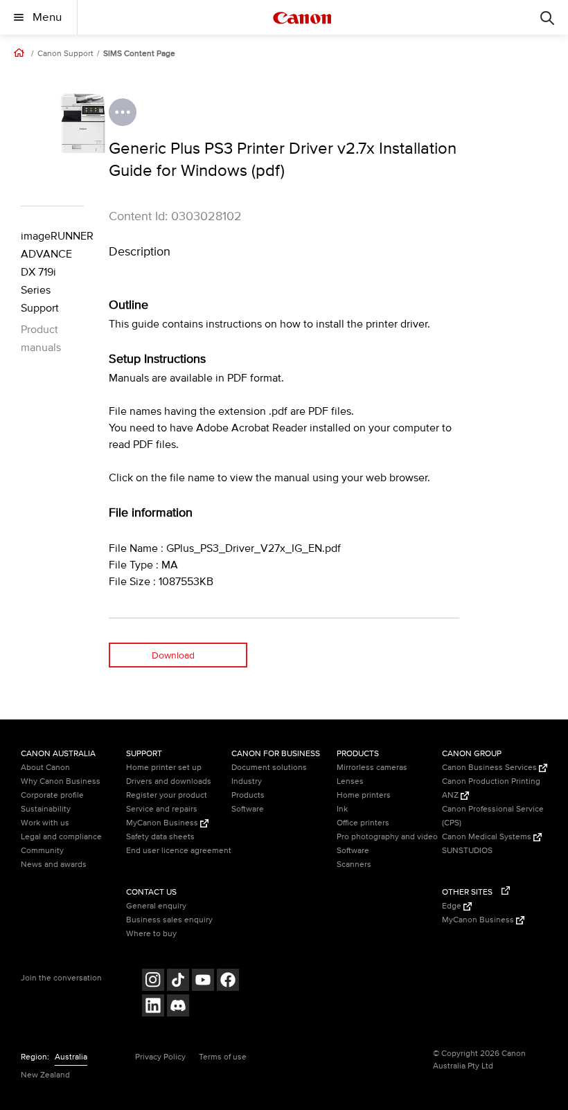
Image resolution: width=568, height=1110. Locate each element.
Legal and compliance (61, 837)
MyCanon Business (163, 823)
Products (248, 795)
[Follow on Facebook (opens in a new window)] (228, 981)
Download (173, 655)
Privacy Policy (160, 1057)
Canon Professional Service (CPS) (493, 816)
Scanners (354, 864)
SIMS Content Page (139, 54)
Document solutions (269, 767)
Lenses (350, 781)
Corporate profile (52, 795)
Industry (246, 781)
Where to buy (151, 934)
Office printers (363, 823)
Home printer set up (164, 767)
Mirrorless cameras (372, 767)
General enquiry (156, 906)
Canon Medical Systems (487, 837)
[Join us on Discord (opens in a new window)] (178, 1007)
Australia (71, 1057)
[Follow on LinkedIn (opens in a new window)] (153, 1007)
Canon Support (65, 54)
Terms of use (223, 1057)
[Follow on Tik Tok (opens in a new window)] (178, 981)
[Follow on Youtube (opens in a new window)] (203, 981)
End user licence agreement (178, 850)
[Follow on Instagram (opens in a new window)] (153, 981)
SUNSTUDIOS (467, 850)
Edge (452, 906)
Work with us (45, 823)
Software (247, 809)
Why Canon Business (60, 781)
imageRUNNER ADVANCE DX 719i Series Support (52, 272)
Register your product (166, 795)
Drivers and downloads (168, 781)
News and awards (54, 864)
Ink (342, 809)
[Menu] (547, 17)
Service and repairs (161, 809)
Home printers (364, 795)
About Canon (45, 767)
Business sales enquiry (169, 920)
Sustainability (46, 809)
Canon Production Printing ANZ (491, 788)
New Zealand (45, 1075)
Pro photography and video (387, 837)
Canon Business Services (490, 767)
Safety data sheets (160, 837)
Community (42, 850)
